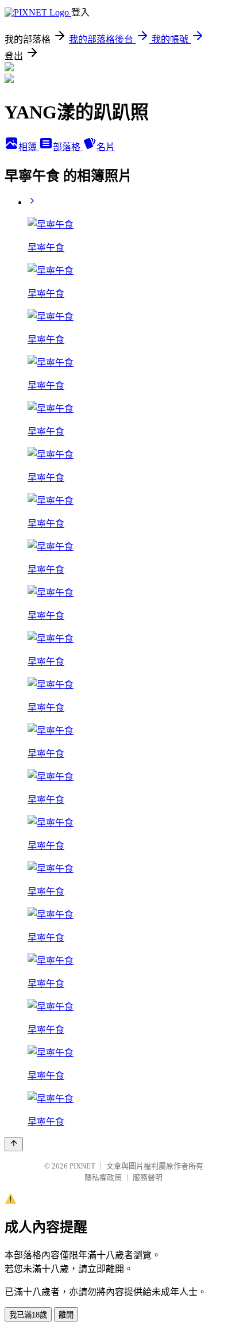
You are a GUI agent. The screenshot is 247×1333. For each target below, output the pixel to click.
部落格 (68, 147)
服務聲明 (148, 1177)
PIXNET (82, 1166)
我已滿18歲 (28, 1315)
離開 (66, 1315)
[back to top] (14, 1144)
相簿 (28, 147)
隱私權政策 (103, 1177)
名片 (106, 147)
